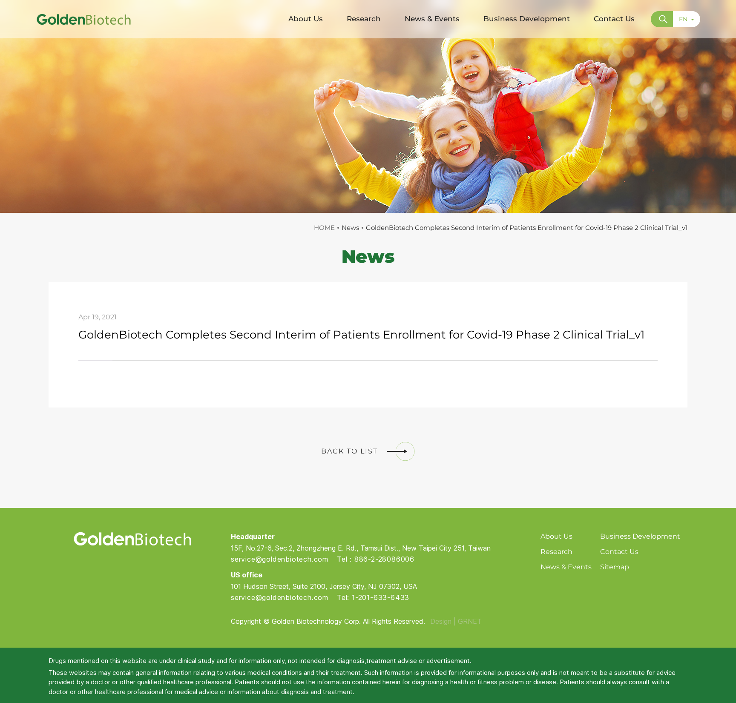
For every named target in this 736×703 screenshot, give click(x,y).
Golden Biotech (132, 538)
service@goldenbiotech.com (279, 559)
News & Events (566, 567)
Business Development (640, 536)
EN (683, 19)
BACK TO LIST (349, 451)
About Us (556, 536)
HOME (324, 228)
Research (556, 552)
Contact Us (619, 552)
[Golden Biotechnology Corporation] (84, 19)
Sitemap (614, 567)
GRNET (470, 621)
